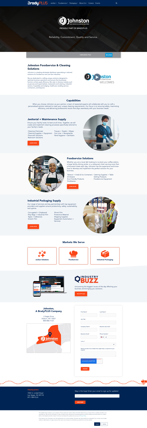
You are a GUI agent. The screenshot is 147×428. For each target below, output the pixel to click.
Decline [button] (104, 424)
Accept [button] (97, 424)
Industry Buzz (81, 294)
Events (97, 3)
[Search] (116, 3)
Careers (91, 3)
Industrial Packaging (105, 259)
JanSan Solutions (42, 259)
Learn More (33, 143)
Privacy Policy (83, 416)
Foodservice (73, 259)
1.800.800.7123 (85, 55)
